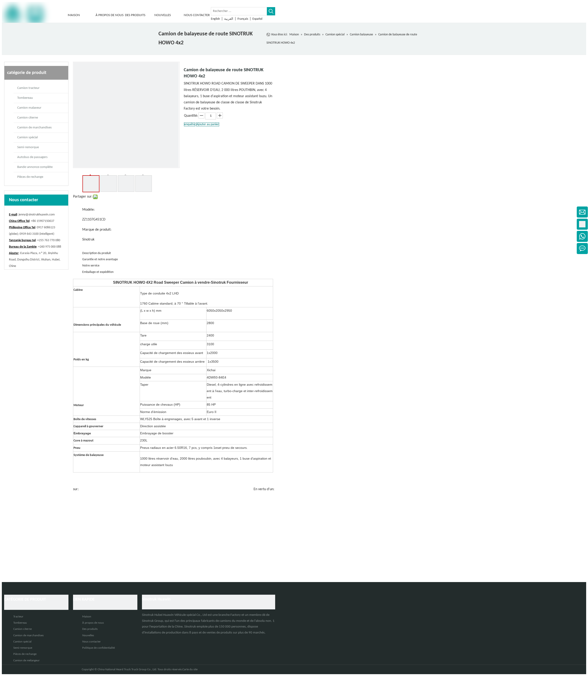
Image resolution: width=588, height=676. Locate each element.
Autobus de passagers (32, 157)
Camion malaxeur (29, 108)
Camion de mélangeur (26, 660)
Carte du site (190, 669)
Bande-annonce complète (35, 167)
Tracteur (18, 616)
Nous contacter (91, 641)
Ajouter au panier (207, 124)
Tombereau (25, 98)
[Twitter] (158, 641)
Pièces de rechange (30, 177)
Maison (86, 616)
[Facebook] (164, 641)
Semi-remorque (28, 147)
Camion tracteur (28, 88)
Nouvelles (88, 635)
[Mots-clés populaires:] (271, 11)
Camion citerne (27, 117)
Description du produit (96, 253)
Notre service (90, 265)
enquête (189, 124)
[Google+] (151, 641)
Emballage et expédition (97, 272)
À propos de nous (93, 622)
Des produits (90, 629)
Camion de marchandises (34, 127)
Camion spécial (27, 137)
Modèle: (88, 210)
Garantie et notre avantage (100, 259)
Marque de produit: (96, 230)
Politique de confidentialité (98, 647)
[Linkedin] (145, 641)
